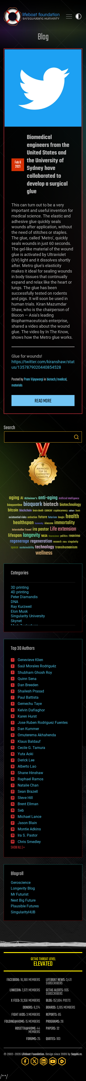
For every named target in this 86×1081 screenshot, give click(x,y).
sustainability (26, 547)
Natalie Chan (28, 785)
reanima (74, 536)
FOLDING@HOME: (14, 1022)
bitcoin (13, 510)
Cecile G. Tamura (31, 747)
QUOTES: (51, 1039)
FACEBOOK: (13, 980)
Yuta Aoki (25, 754)
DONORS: (28, 1008)
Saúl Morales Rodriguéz (37, 666)
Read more (43, 401)
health (72, 516)
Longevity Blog (23, 888)
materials (16, 386)
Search (76, 436)
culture (71, 511)
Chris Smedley (29, 842)
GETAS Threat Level (43, 962)
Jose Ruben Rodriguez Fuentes (43, 722)
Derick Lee (26, 760)
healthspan (23, 523)
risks (65, 541)
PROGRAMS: (53, 1022)
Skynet (16, 621)
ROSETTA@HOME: (25, 1029)
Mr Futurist (19, 894)
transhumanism (66, 547)
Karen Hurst (27, 716)
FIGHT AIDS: (18, 1015)
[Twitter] (34, 1061)
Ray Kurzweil (21, 606)
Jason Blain (27, 823)
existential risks (17, 517)
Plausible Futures (25, 906)
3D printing (20, 587)
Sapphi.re (76, 1054)
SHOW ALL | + (18, 848)
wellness (44, 553)
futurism (52, 517)
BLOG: (49, 1001)
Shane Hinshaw (30, 773)
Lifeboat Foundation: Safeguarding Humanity (31, 16)
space (14, 547)
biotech (50, 504)
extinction (32, 517)
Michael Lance (29, 816)
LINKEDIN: (15, 990)
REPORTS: (51, 1015)
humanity (39, 523)
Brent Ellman (28, 804)
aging (14, 498)
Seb (21, 810)
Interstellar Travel (21, 530)
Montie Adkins (29, 829)
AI (21, 498)
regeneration (41, 541)
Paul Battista (28, 697)
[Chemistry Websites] (43, 465)
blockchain (25, 511)
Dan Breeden (28, 685)
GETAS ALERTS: (55, 990)
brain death (38, 510)
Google (61, 517)
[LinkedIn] (43, 1061)
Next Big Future (23, 900)
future (42, 517)
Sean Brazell (28, 791)
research (57, 541)
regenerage (19, 541)
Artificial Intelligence (69, 498)
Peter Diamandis (24, 597)
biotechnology (70, 504)
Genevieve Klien (30, 660)
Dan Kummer (28, 729)
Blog (43, 37)
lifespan (15, 535)
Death (77, 511)
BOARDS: (51, 1008)
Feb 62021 (18, 164)
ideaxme (48, 523)
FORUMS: (31, 1039)
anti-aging (48, 498)
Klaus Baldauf (29, 741)
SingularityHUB (23, 912)
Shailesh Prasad (31, 691)
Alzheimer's (30, 498)
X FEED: (15, 1001)
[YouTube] (52, 1061)
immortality (64, 523)
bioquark (32, 504)
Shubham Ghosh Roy (35, 672)
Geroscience (21, 882)
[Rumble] (62, 1061)
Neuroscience (54, 536)
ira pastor (41, 529)
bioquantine (14, 505)
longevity (31, 535)
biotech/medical (57, 380)
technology (44, 547)
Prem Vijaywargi (33, 380)
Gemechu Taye (30, 703)
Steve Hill (25, 798)
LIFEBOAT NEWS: (55, 980)
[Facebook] (25, 1061)
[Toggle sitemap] (69, 16)
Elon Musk (19, 611)
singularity (73, 541)
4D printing (20, 592)
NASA (44, 536)
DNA (14, 602)
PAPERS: (51, 1029)
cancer (48, 511)
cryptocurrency (60, 510)
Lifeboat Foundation (33, 1054)
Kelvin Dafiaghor (31, 710)
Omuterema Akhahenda (37, 735)
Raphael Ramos (30, 779)
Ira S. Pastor (27, 835)
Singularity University (28, 616)
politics (64, 536)
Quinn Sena (27, 679)
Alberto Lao (27, 766)
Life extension (63, 529)
